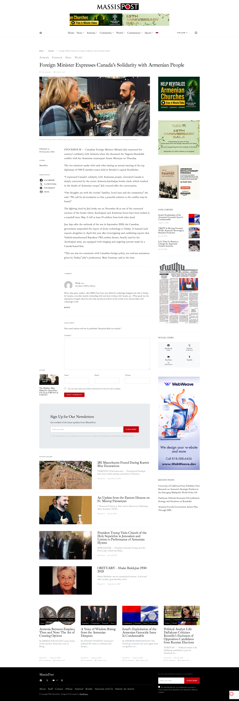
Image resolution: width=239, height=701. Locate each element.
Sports (148, 32)
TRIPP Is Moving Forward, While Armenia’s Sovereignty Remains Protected (171, 230)
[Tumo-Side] (179, 137)
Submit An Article (124, 688)
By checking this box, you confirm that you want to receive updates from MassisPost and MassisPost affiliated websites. (93, 436)
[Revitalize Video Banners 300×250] (179, 93)
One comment (46, 72)
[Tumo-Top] (119, 19)
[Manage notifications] (231, 694)
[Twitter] (47, 680)
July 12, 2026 (162, 249)
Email (97, 375)
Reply (67, 307)
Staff (50, 688)
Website (128, 375)
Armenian (85, 623)
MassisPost (43, 165)
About (42, 688)
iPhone (68, 688)
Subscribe (131, 429)
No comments (46, 660)
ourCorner (152, 623)
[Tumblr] (62, 680)
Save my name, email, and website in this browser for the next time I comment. (94, 389)
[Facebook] (41, 680)
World (119, 32)
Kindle (89, 688)
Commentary (133, 32)
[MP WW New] (179, 423)
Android (79, 688)
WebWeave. (84, 694)
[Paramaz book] (179, 181)
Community (106, 32)
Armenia (91, 32)
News (79, 32)
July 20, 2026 (162, 236)
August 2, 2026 (163, 223)
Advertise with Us (104, 688)
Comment (68, 335)
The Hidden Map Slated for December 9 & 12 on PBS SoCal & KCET (48, 391)
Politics (167, 623)
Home (71, 32)
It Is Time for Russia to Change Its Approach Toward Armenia (168, 243)
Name (66, 375)
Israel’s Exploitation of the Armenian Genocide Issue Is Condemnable (170, 217)
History (70, 620)
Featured (57, 57)
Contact (59, 688)
